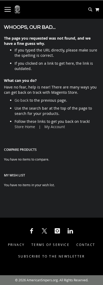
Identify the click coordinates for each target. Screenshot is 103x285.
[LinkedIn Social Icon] (70, 231)
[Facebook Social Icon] (31, 231)
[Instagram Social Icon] (57, 231)
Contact (85, 244)
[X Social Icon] (44, 231)
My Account (54, 126)
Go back (22, 100)
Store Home (25, 126)
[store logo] (17, 9)
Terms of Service (50, 244)
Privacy (16, 244)
